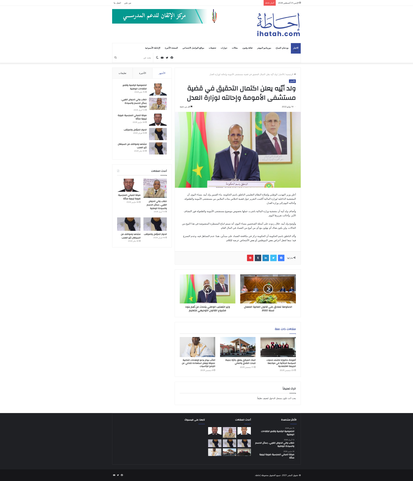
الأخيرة (142, 73)
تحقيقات (212, 48)
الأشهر (162, 73)
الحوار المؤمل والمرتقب (135, 130)
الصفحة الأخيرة (171, 48)
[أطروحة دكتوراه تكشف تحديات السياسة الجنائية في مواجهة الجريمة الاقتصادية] (278, 347)
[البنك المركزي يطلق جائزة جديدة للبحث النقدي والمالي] (238, 347)
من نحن (127, 2)
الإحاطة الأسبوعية (152, 48)
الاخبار (295, 48)
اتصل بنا (117, 2)
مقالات (235, 48)
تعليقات (122, 73)
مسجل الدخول (275, 398)
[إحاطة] (278, 24)
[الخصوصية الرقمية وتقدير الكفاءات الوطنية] (158, 89)
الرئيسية (290, 74)
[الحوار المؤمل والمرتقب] (158, 134)
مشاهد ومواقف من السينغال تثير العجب (132, 146)
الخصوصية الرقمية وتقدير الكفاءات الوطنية (135, 87)
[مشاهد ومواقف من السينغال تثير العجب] (158, 148)
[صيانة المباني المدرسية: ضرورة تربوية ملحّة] (158, 120)
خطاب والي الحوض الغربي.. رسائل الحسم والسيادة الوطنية (134, 103)
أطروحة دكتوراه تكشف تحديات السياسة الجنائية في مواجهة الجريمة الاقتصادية (281, 363)
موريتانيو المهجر (264, 48)
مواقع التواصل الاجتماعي (193, 48)
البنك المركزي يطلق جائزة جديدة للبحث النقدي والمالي (240, 361)
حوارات (224, 48)
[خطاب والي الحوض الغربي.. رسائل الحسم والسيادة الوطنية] (158, 104)
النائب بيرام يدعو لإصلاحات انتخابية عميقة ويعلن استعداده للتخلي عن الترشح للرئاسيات (198, 363)
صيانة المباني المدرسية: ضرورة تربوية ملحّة (132, 117)
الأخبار (281, 74)
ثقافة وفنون (247, 48)
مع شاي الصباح (282, 48)
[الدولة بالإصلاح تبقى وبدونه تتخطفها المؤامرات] (215, 443)
